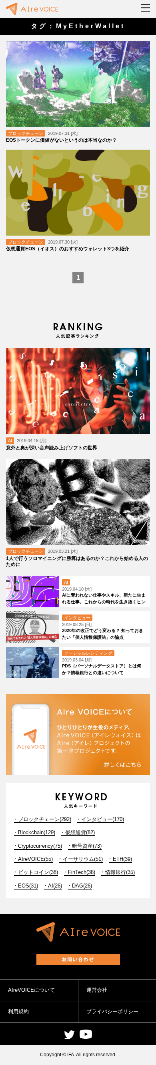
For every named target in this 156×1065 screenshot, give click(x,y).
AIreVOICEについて (31, 990)
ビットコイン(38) (38, 872)
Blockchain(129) (36, 832)
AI (10, 440)
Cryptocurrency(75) (40, 846)
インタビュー (77, 617)
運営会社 (96, 990)
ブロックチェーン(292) (44, 819)
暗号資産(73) (87, 846)
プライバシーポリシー (112, 1011)
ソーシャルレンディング (88, 653)
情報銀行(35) (120, 872)
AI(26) (55, 886)
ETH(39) (122, 859)
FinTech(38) (81, 872)
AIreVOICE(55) (35, 859)
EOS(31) (28, 886)
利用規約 (18, 1011)
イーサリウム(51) (83, 859)
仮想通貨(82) (80, 832)
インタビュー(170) (102, 819)
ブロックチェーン (25, 133)
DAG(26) (82, 886)
